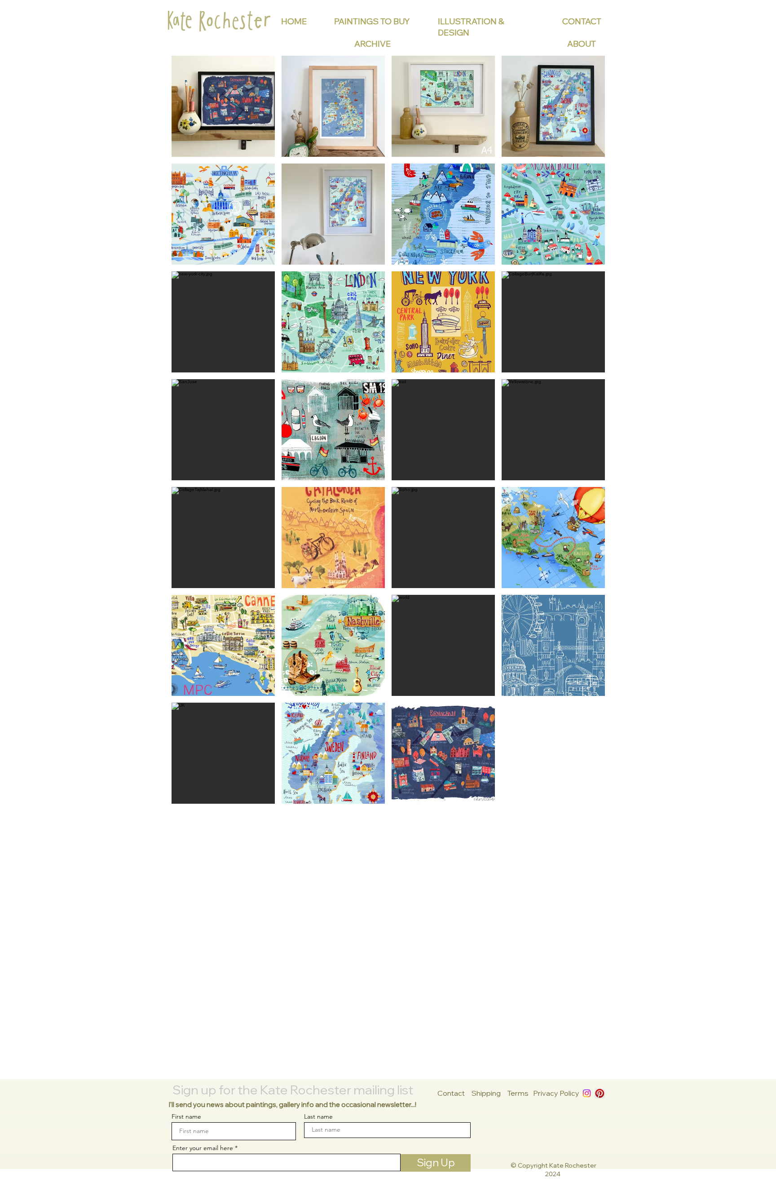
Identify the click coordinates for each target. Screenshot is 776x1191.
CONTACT (581, 21)
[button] (223, 106)
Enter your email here (202, 1148)
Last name (318, 1116)
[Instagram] (587, 1093)
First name (186, 1116)
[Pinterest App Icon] (600, 1093)
